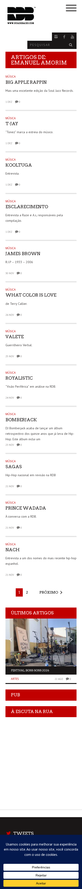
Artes (15, 679)
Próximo (48, 592)
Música (10, 76)
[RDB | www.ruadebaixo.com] (32, 15)
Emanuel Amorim (39, 62)
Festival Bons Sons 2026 (30, 670)
